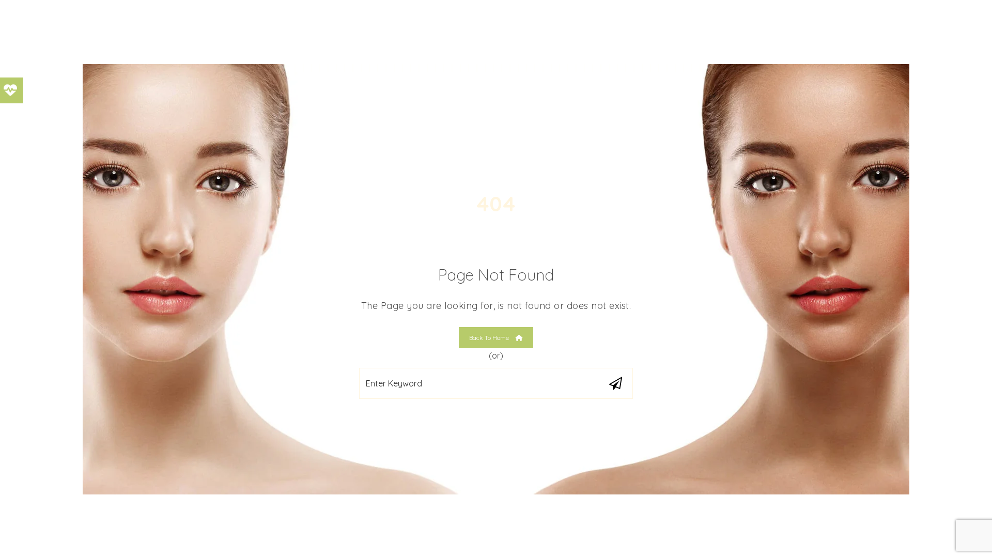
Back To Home (489, 338)
